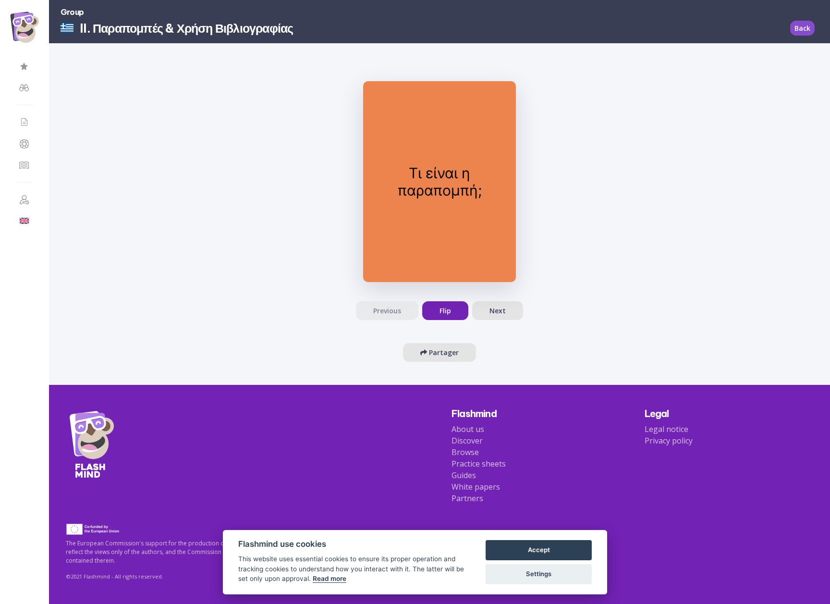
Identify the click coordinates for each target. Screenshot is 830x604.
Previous (387, 310)
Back (802, 28)
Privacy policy (669, 440)
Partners (467, 498)
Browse (465, 452)
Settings (538, 574)
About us (468, 429)
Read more (329, 578)
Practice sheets (479, 463)
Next (497, 310)
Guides (464, 475)
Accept (539, 550)
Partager (443, 352)
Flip (445, 310)
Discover (467, 440)
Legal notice (666, 429)
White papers (476, 486)
